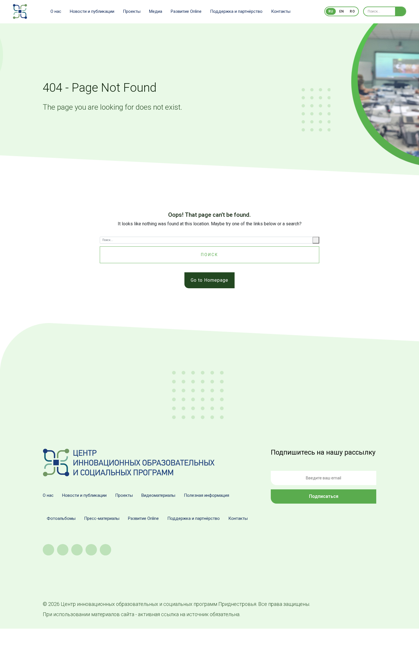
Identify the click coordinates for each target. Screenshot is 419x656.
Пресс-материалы (101, 518)
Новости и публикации (92, 11)
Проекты (132, 11)
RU (330, 11)
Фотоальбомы (61, 518)
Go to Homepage (209, 280)
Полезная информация (206, 495)
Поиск (209, 254)
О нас (55, 11)
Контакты (280, 11)
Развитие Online (186, 11)
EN (341, 11)
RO (352, 11)
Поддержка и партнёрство (236, 11)
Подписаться (323, 496)
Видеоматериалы (158, 495)
